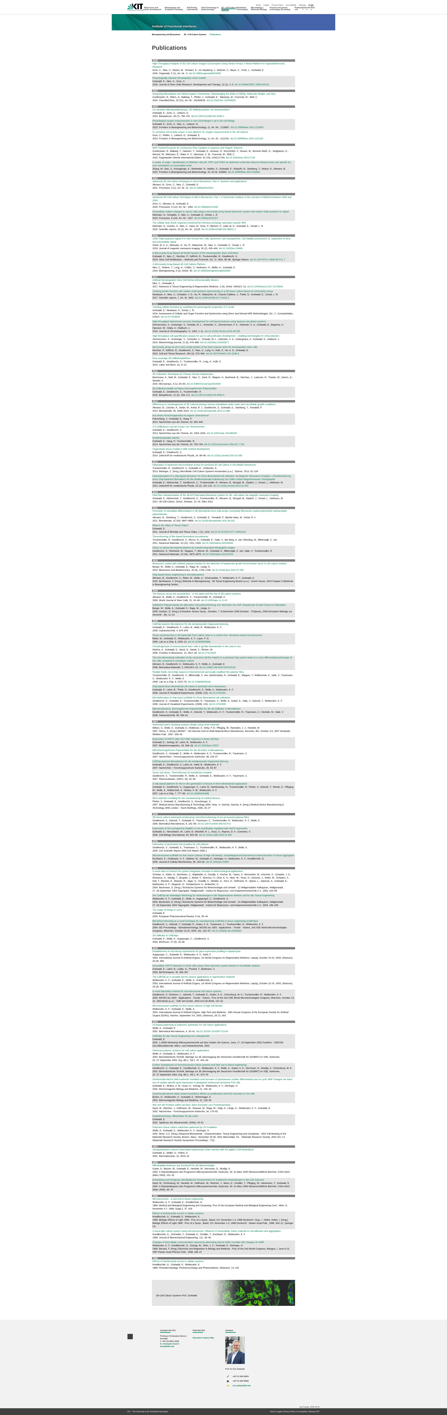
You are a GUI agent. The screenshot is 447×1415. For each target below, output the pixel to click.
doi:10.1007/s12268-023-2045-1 (207, 116)
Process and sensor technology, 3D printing (280, 8)
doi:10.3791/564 (217, 693)
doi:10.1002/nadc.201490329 (222, 433)
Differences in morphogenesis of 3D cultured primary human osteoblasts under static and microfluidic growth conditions (214, 404)
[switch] (319, 5)
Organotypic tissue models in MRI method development (181, 449)
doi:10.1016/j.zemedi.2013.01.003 (230, 485)
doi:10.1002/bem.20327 (206, 745)
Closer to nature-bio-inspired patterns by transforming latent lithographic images (193, 547)
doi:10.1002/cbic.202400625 (221, 100)
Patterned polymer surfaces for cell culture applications (180, 1050)
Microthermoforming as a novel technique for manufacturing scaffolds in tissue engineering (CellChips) (205, 921)
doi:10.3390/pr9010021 (201, 188)
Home (258, 5)
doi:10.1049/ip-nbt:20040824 (227, 930)
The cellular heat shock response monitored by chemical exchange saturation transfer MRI (199, 222)
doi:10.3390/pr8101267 (206, 218)
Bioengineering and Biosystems (166, 34)
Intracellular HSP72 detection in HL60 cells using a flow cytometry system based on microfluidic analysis (206, 965)
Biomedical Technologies (242, 8)
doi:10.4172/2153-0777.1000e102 (228, 532)
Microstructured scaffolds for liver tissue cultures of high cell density (187, 1005)
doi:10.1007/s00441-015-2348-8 (222, 353)
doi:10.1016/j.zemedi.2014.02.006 (224, 455)
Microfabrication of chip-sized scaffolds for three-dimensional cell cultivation (191, 697)
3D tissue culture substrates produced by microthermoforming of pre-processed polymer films (200, 817)
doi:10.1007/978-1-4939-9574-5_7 (267, 259)
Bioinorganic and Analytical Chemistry (174, 8)
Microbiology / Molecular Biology (259, 8)
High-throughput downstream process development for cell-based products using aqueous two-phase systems (209, 321)
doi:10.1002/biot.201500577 (214, 342)
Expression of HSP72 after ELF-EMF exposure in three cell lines (185, 739)
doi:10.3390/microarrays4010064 (204, 384)
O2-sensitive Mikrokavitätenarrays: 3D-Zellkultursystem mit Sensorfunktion (191, 109)
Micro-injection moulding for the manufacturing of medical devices (186, 798)
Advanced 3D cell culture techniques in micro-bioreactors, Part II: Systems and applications (199, 181)
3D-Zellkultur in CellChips (165, 935)
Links (308, 8)
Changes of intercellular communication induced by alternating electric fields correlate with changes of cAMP (208, 1242)
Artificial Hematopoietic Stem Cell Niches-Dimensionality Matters (185, 280)
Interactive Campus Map (203, 1338)
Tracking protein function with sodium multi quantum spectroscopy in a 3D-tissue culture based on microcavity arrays (212, 291)
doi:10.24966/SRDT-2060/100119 (252, 84)
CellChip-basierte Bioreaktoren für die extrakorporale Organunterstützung (190, 624)
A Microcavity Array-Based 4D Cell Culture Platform (178, 264)
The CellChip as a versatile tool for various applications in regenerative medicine (193, 977)
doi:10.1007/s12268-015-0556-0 (207, 395)
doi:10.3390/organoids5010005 (205, 73)
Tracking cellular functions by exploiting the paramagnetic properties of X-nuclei (193, 307)
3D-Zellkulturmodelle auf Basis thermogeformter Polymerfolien (184, 388)
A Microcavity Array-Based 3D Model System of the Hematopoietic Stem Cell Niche (195, 253)
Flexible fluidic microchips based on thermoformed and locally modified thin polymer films (198, 672)
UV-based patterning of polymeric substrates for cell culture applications (189, 1025)
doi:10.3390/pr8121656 (206, 207)
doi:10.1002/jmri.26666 (231, 248)
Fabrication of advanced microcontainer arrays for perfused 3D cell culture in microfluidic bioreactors (204, 465)
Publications (298, 8)
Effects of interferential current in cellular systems (178, 1213)
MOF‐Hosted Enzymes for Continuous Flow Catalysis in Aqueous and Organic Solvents (197, 148)
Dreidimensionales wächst (165, 438)
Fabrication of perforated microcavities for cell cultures (180, 844)
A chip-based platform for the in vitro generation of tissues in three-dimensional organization (199, 783)
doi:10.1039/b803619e (199, 681)
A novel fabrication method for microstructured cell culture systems (186, 991)
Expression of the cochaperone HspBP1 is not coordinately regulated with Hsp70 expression (199, 828)
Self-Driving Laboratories (192, 8)
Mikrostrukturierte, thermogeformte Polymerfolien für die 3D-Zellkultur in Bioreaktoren (196, 708)
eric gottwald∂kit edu (242, 1386)
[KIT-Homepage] (135, 7)
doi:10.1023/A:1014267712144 (212, 1031)
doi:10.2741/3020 (207, 653)
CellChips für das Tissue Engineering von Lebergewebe (180, 1036)
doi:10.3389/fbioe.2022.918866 (244, 172)
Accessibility (291, 5)
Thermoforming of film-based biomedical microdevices (180, 536)
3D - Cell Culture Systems (228, 8)
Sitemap (302, 5)
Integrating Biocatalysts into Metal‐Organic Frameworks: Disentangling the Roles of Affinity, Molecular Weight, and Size (213, 94)
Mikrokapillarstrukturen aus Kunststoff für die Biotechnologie (183, 1165)
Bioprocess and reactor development (152, 8)
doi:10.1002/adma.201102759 (217, 554)
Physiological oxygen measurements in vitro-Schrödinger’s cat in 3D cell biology (193, 121)
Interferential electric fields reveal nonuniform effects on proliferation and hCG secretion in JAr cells (203, 1093)
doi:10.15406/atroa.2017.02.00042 (265, 286)
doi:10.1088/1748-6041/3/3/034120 (217, 667)
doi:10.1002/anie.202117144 (240, 157)
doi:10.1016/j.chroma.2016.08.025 (222, 331)
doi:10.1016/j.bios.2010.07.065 (228, 570)
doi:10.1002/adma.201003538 (217, 543)
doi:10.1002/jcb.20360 (217, 862)
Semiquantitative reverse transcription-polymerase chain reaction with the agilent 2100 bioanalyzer (203, 1149)
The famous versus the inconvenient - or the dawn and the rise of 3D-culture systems (196, 593)
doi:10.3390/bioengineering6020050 (212, 270)
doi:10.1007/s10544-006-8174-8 (214, 823)
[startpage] (319, 9)
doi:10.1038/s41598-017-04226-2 (212, 297)
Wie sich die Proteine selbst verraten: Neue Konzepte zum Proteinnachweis (191, 1105)
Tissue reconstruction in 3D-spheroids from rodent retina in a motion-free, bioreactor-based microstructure (207, 635)
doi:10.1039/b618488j (198, 793)
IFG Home (313, 7)
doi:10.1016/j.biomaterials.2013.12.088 (210, 411)
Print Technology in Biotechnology (210, 8)
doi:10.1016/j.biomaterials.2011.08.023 (215, 520)
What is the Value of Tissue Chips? (170, 525)
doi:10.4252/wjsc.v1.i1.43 (214, 600)
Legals (266, 5)
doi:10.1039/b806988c (199, 641)
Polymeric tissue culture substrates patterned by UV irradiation (184, 1127)
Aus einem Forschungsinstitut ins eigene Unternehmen (180, 415)
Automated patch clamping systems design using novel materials (185, 724)
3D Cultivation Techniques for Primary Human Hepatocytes (182, 374)
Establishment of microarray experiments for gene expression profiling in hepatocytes (196, 951)
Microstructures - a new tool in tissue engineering (177, 1199)
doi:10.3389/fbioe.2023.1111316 (246, 138)
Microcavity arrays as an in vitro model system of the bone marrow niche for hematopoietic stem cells (204, 347)
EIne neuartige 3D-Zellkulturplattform (171, 358)
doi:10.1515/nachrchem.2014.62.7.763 (224, 444)
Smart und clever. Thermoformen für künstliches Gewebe (182, 772)
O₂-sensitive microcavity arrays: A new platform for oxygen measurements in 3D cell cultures (200, 132)
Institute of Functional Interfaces (174, 26)
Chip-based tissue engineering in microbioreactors (178, 574)
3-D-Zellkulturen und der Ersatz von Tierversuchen (178, 426)
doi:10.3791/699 (217, 704)
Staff (304, 8)
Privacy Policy (277, 5)
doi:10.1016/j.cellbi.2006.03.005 (215, 835)
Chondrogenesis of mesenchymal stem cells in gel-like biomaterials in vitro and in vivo (196, 646)
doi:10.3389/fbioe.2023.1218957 (247, 127)
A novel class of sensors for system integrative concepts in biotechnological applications (197, 871)
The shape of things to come (167, 910)
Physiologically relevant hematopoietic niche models (179, 78)
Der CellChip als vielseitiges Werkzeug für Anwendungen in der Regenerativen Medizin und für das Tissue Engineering (213, 895)
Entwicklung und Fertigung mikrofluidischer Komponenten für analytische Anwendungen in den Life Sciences (208, 1180)
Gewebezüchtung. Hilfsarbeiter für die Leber (175, 1116)
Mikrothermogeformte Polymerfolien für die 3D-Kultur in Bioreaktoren (188, 750)
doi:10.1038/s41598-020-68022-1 (218, 229)
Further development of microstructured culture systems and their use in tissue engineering (199, 1065)
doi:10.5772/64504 (170, 316)
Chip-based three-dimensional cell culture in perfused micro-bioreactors (189, 686)
